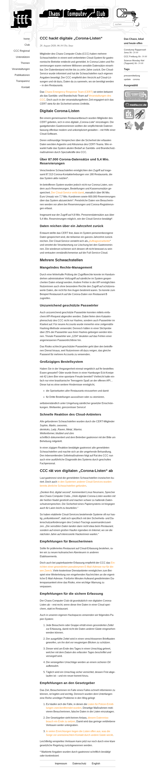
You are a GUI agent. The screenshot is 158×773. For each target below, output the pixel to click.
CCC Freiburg (130, 56)
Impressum (61, 763)
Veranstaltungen (21, 69)
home (27, 38)
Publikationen (22, 75)
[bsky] (139, 129)
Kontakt (25, 87)
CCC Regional (22, 51)
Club (27, 44)
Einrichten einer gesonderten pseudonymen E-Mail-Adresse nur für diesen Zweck (77, 566)
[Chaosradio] (136, 99)
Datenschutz (79, 763)
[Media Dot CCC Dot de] (136, 107)
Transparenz (23, 81)
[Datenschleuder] (129, 118)
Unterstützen (23, 57)
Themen (25, 63)
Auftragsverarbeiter (99, 241)
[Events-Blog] (140, 118)
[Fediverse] (129, 129)
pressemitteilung (132, 75)
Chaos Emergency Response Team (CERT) (69, 92)
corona (136, 79)
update (127, 79)
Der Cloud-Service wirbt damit (67, 192)
